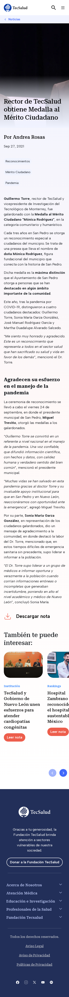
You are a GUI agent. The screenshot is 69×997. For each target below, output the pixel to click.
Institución (12, 686)
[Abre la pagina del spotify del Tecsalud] (51, 982)
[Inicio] (15, 7)
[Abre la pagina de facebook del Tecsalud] (18, 982)
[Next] (63, 773)
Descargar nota (33, 616)
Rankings (54, 686)
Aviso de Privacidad (34, 955)
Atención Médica (21, 893)
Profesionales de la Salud (29, 909)
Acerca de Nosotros (24, 885)
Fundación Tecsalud (24, 917)
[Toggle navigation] (63, 7)
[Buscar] (53, 7)
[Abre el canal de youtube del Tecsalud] (43, 982)
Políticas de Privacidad (34, 964)
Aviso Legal (34, 946)
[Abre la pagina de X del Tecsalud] (34, 982)
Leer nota (14, 737)
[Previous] (52, 773)
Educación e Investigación (30, 901)
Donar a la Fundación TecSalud (34, 862)
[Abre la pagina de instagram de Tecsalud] (26, 982)
